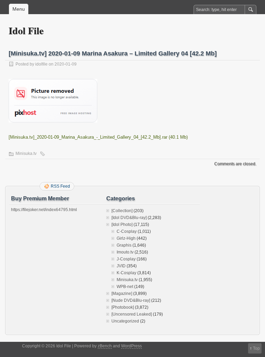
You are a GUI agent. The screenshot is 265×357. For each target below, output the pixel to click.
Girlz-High (126, 238)
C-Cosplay (127, 231)
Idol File (26, 30)
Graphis (124, 245)
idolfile (41, 64)
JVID (121, 266)
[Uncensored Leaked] (131, 314)
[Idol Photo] (121, 224)
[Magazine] (121, 293)
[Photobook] (122, 307)
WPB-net (125, 286)
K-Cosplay (126, 272)
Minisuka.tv (26, 153)
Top (256, 348)
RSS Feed (60, 186)
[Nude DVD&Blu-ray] (130, 300)
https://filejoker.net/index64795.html (44, 209)
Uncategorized (125, 321)
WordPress (131, 346)
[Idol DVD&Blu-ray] (129, 217)
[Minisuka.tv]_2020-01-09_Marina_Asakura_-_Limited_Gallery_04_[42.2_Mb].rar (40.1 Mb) (98, 137)
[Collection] (121, 210)
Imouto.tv (125, 252)
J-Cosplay (126, 259)
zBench (105, 346)
